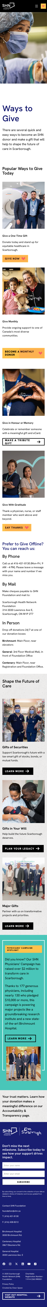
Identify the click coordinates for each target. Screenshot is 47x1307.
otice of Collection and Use (20, 1194)
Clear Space (17, 1288)
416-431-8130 (22, 563)
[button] (39, 6)
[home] (10, 6)
